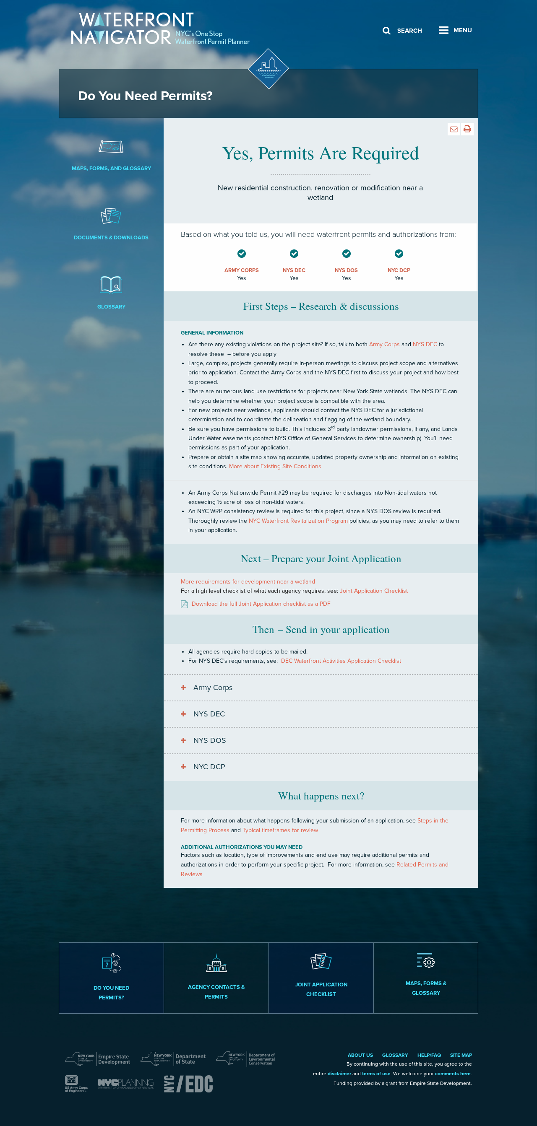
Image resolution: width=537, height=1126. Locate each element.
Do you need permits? (111, 993)
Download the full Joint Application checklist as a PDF (261, 603)
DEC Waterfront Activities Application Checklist (341, 660)
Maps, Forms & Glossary (426, 988)
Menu (463, 30)
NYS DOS (209, 740)
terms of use (376, 1074)
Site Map (461, 1055)
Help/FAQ (429, 1055)
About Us (360, 1055)
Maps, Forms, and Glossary (111, 168)
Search (409, 30)
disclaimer (339, 1074)
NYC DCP (209, 766)
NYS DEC (209, 714)
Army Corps (212, 687)
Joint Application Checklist (374, 590)
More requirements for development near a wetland (248, 581)
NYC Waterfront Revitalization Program (298, 520)
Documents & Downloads (111, 237)
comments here (453, 1074)
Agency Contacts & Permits (216, 992)
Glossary (111, 307)
